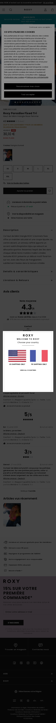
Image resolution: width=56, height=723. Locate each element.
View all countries (28, 370)
